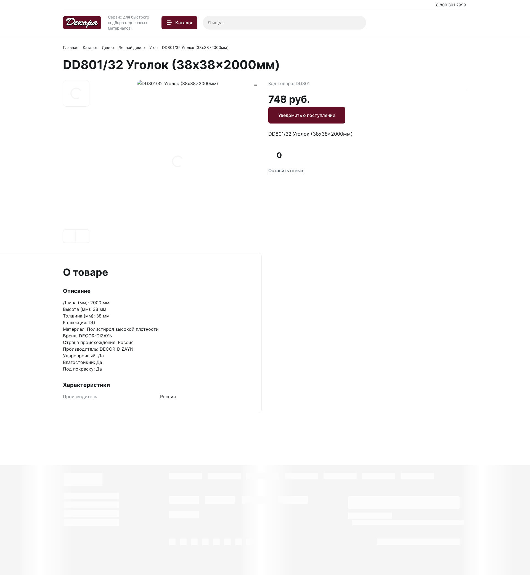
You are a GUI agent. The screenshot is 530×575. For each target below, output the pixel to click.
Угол (153, 47)
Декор (108, 47)
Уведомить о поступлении (306, 115)
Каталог (90, 47)
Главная (70, 47)
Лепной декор (131, 47)
